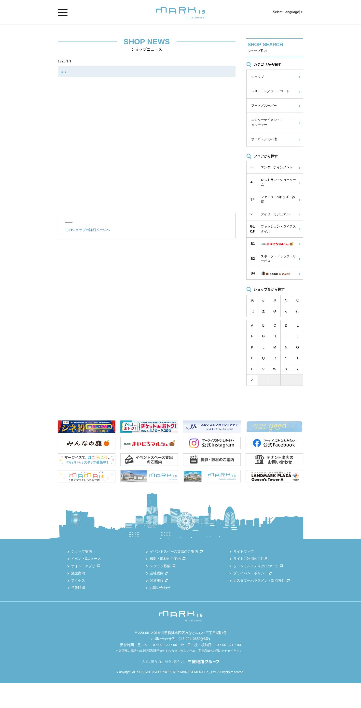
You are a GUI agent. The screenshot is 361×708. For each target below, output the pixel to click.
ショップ (257, 77)
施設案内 (78, 573)
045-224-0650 (190, 639)
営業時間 (78, 588)
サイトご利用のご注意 (250, 559)
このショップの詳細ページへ (87, 230)
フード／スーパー (264, 105)
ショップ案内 (81, 551)
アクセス (78, 580)
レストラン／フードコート (270, 91)
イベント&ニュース (86, 559)
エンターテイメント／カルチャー (267, 122)
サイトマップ (243, 551)
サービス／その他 (264, 139)
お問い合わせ (160, 588)
